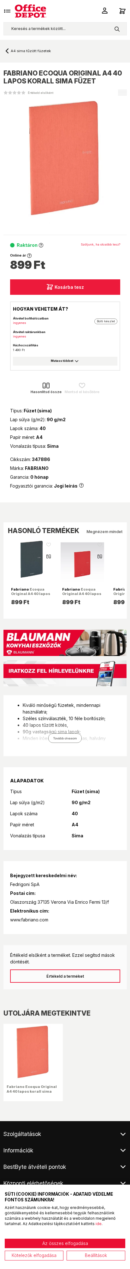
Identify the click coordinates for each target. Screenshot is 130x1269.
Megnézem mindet (104, 531)
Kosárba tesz (69, 287)
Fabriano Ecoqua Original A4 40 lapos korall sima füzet (32, 1091)
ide (99, 1223)
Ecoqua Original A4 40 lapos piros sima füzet (81, 593)
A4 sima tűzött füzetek (31, 51)
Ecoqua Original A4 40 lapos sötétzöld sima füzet (30, 593)
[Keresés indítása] (117, 28)
